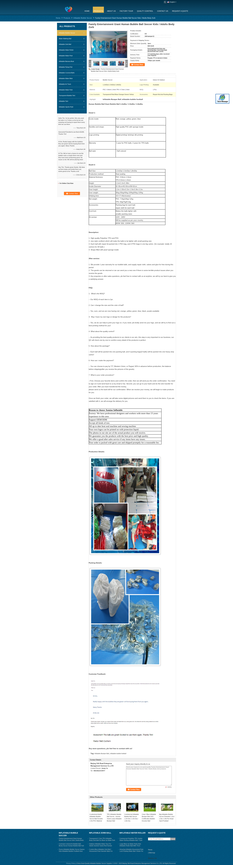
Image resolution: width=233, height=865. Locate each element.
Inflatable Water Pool (66, 56)
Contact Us (162, 11)
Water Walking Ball (65, 38)
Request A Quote (180, 11)
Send (173, 839)
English (172, 2)
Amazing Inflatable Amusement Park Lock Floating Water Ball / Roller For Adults (131, 851)
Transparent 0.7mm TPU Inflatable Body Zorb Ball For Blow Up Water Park (102, 839)
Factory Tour (126, 11)
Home (87, 11)
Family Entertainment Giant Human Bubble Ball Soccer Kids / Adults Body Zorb (71, 840)
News (150, 850)
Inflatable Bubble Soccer (82, 18)
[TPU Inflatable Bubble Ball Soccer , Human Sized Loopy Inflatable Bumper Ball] (114, 807)
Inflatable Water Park (66, 90)
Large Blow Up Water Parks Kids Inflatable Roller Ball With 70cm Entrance (130, 845)
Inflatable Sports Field (66, 107)
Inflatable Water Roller (66, 50)
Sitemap (152, 853)
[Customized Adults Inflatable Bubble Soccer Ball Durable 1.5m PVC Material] (97, 807)
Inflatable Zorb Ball (65, 44)
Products (98, 11)
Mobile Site (153, 858)
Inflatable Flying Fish (65, 67)
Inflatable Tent (63, 101)
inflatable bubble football (118, 753)
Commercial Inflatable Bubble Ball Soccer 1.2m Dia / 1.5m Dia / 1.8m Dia (131, 818)
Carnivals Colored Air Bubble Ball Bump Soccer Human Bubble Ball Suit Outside (71, 845)
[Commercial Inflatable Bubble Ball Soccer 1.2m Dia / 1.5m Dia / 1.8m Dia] (132, 807)
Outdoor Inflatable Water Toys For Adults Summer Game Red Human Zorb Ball (100, 845)
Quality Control (145, 11)
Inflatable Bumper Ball (102, 753)
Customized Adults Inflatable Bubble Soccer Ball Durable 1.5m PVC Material (96, 818)
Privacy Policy (70, 863)
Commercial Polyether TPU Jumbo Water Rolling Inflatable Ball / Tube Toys (131, 840)
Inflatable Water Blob (66, 78)
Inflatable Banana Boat (66, 61)
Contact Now (138, 65)
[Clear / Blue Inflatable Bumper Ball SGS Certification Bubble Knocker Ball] (149, 807)
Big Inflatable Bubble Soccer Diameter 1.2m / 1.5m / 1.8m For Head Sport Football (167, 818)
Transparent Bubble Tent (67, 95)
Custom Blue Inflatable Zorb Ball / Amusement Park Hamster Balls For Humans (101, 851)
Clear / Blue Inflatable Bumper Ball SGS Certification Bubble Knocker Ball (149, 818)
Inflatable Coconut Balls (67, 73)
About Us (111, 11)
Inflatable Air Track (65, 84)
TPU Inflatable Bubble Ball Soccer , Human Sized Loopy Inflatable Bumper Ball (114, 818)
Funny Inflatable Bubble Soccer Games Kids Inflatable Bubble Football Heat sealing (72, 851)
